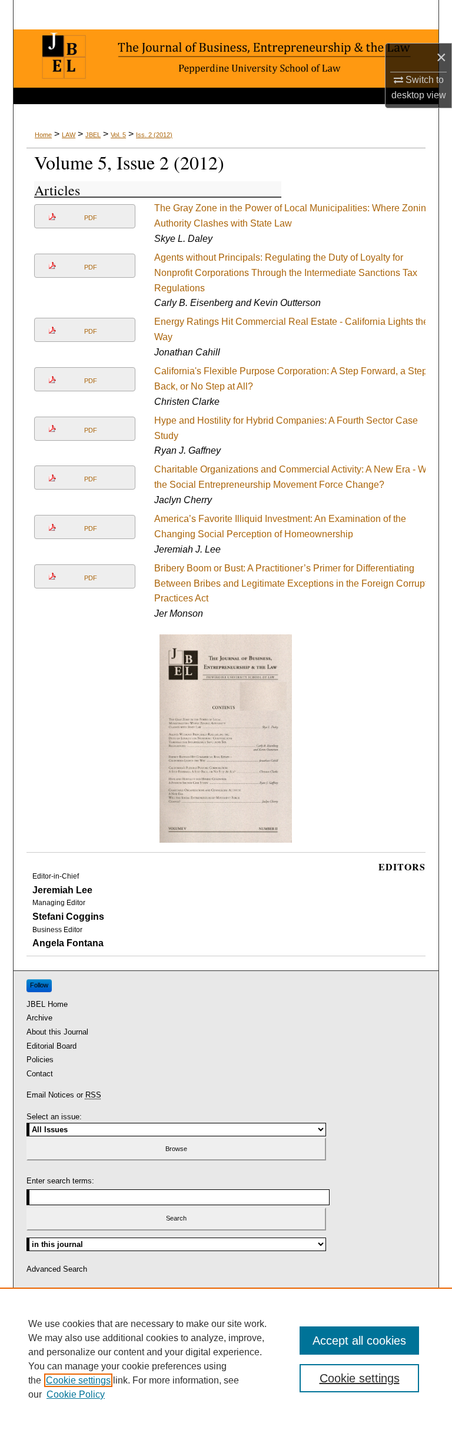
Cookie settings (78, 1380)
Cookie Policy (75, 1394)
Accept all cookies (359, 1340)
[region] (226, 1359)
